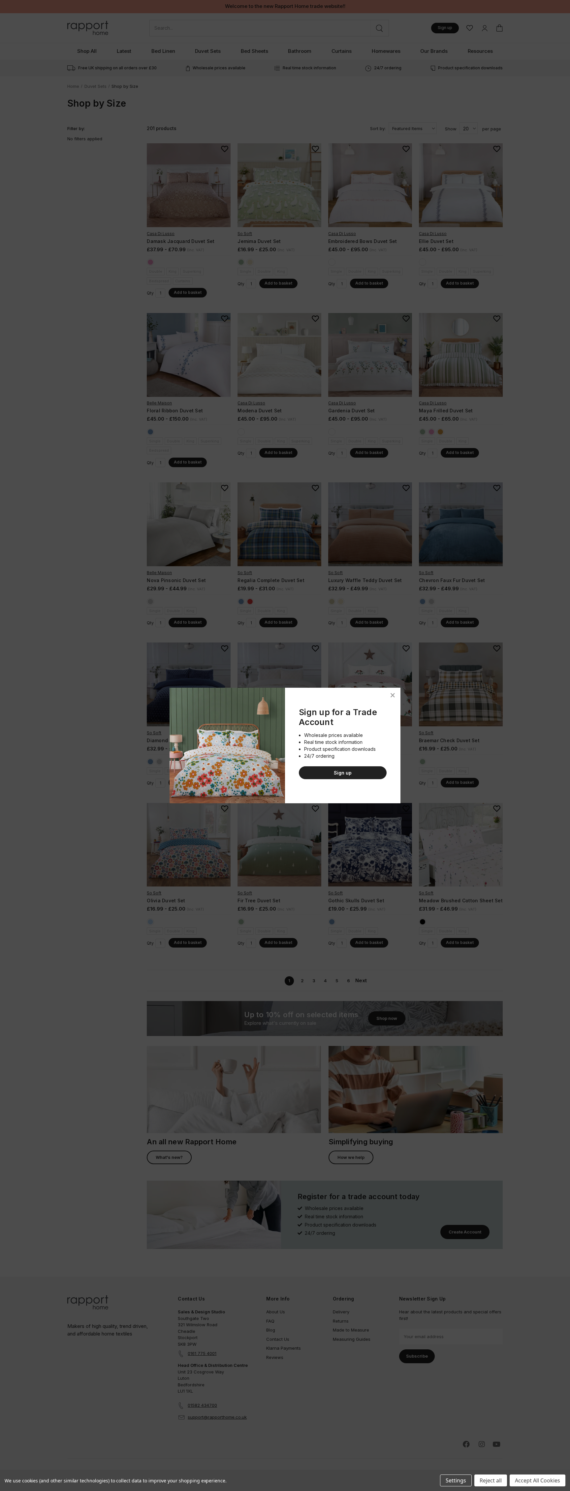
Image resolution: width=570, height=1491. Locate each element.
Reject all (491, 1480)
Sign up (343, 773)
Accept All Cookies (537, 1480)
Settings (456, 1480)
